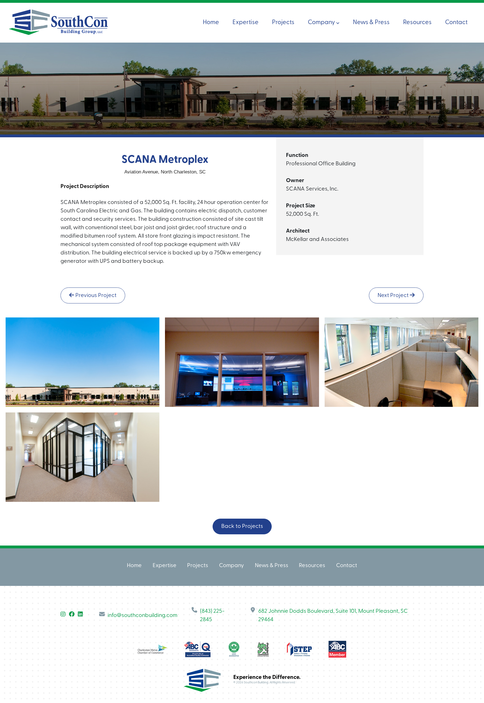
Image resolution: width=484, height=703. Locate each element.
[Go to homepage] (58, 22)
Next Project (394, 295)
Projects (283, 22)
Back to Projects (242, 526)
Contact (456, 22)
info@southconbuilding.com (142, 615)
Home (211, 22)
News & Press (371, 22)
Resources (417, 22)
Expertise (245, 22)
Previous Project (95, 295)
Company (322, 22)
